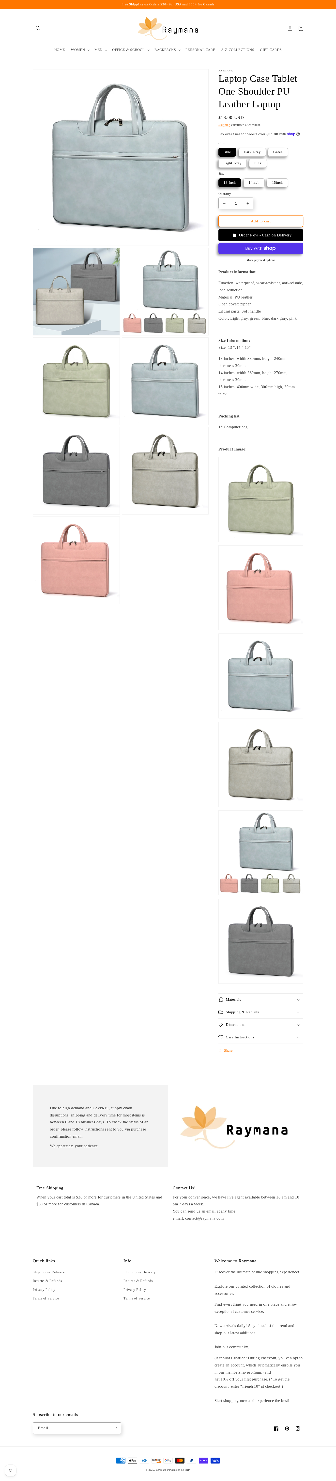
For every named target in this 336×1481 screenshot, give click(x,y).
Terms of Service (46, 1298)
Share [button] (228, 1050)
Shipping (224, 125)
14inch (254, 182)
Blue (227, 152)
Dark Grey (252, 152)
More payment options (260, 260)
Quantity (224, 194)
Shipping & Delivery (49, 1272)
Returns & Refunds (47, 1281)
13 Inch (230, 182)
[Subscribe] (115, 1428)
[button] (38, 28)
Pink (258, 163)
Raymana (161, 1469)
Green (278, 152)
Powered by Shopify (179, 1469)
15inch (277, 182)
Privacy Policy (44, 1290)
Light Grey (233, 163)
